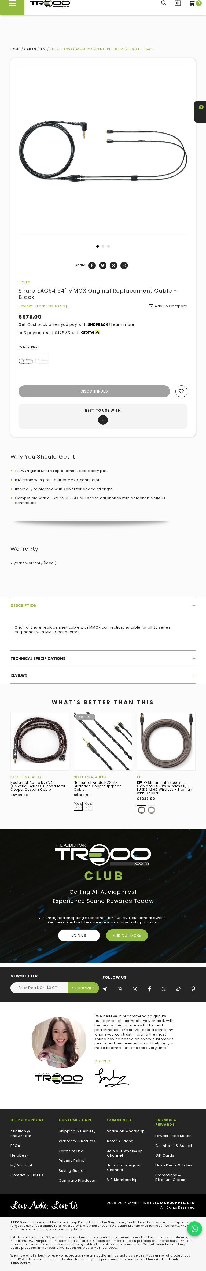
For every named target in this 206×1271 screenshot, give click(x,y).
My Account (21, 1165)
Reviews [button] (18, 675)
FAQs (15, 1146)
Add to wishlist (181, 391)
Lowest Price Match (173, 1136)
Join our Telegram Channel (124, 1167)
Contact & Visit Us (27, 1175)
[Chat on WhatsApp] (194, 1228)
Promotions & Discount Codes (170, 1177)
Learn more (123, 324)
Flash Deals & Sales (173, 1165)
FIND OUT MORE (127, 935)
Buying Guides (72, 1171)
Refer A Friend (120, 1141)
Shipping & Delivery (77, 1131)
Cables (30, 49)
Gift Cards (164, 1155)
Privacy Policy (72, 1161)
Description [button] (23, 605)
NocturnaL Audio (26, 777)
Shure (24, 282)
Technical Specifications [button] (37, 658)
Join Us (79, 935)
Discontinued (94, 391)
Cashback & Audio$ (174, 1146)
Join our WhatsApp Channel (125, 1153)
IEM (43, 49)
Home (15, 49)
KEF (140, 777)
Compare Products (178, 3)
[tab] (103, 605)
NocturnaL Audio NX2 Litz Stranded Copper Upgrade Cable (98, 786)
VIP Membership (122, 1180)
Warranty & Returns (77, 1141)
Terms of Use (71, 1151)
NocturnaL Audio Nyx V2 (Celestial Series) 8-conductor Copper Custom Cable (37, 786)
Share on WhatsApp (126, 1131)
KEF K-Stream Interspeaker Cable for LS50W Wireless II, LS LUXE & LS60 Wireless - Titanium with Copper (165, 788)
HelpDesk (19, 1155)
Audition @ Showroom (20, 1133)
